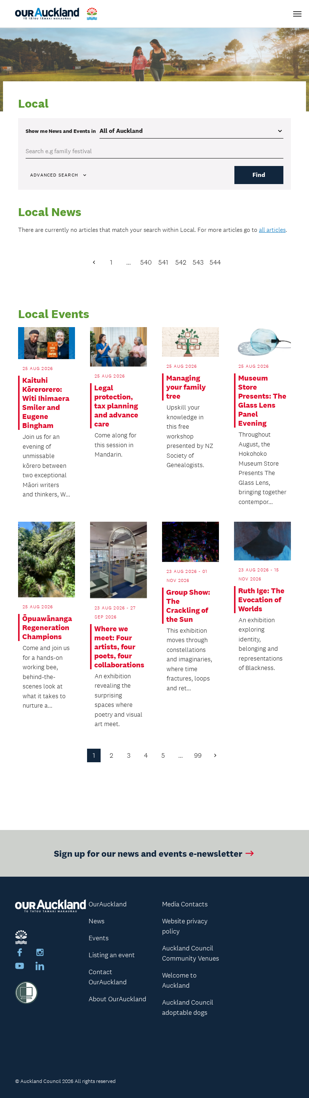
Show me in (61, 131)
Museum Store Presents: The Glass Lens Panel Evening (262, 400)
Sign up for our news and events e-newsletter (148, 853)
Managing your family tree (186, 387)
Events (99, 938)
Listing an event (112, 955)
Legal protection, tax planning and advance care (116, 405)
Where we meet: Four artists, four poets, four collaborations (118, 646)
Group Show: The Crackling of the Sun (188, 606)
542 (180, 262)
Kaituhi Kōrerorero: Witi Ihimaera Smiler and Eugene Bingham (45, 403)
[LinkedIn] (39, 967)
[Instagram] (39, 953)
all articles (272, 230)
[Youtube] (19, 967)
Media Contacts (185, 904)
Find (258, 175)
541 (163, 262)
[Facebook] (19, 953)
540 (146, 262)
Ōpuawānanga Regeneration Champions (46, 627)
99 (198, 755)
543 (198, 262)
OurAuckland (108, 904)
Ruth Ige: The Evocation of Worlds (261, 599)
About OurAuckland (117, 999)
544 (215, 262)
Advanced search (54, 175)
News (96, 921)
